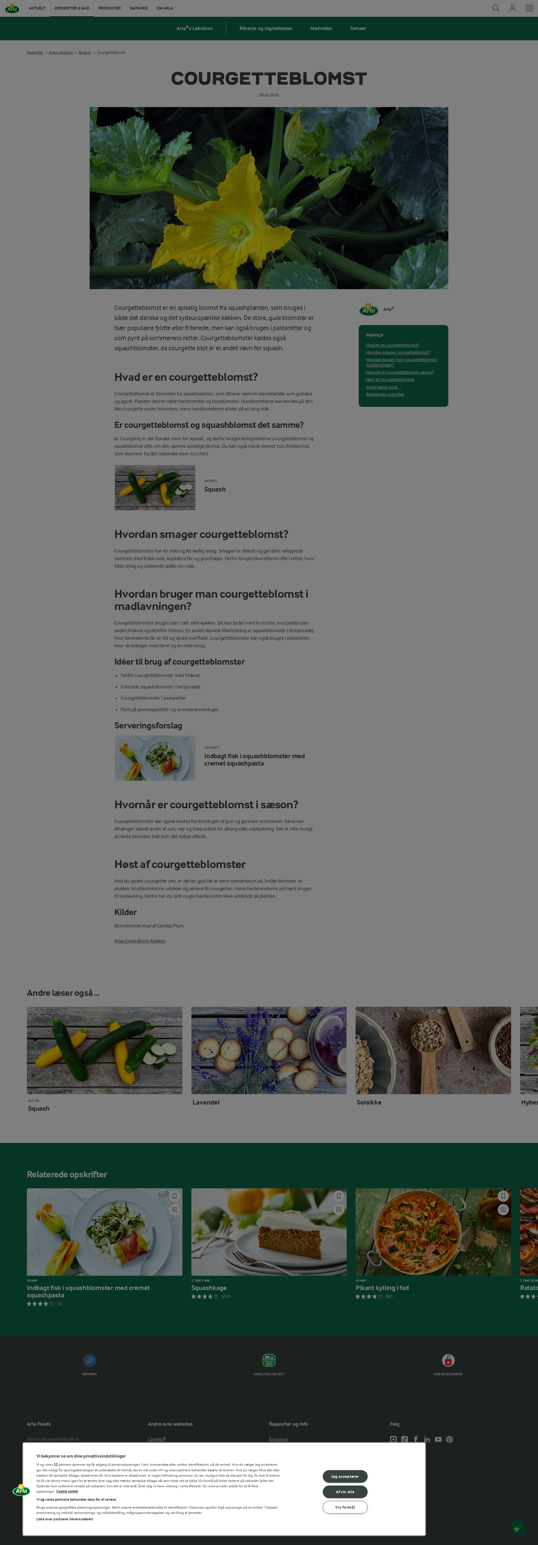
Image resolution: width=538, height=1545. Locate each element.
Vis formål (345, 1507)
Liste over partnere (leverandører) (64, 1519)
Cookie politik (67, 1491)
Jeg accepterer (345, 1476)
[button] (22, 1492)
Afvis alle (345, 1492)
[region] (224, 1489)
